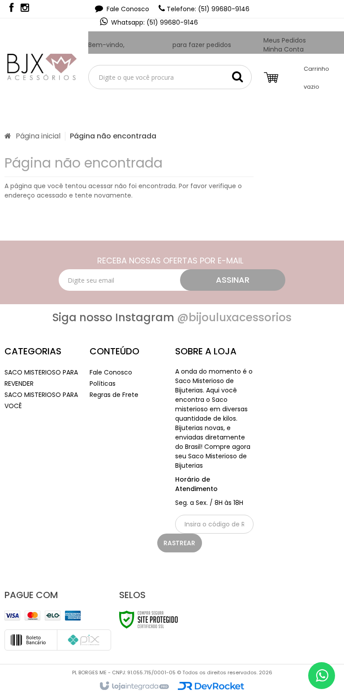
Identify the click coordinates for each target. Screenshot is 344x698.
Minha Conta (283, 49)
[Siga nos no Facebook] (11, 8)
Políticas (103, 383)
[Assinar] (232, 280)
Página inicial (38, 136)
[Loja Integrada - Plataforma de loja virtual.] (133, 686)
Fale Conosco (127, 8)
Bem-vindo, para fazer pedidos (159, 44)
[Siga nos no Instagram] (24, 8)
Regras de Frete (114, 394)
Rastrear (179, 543)
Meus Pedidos (284, 40)
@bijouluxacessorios (234, 317)
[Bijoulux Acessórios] (39, 66)
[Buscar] (237, 76)
